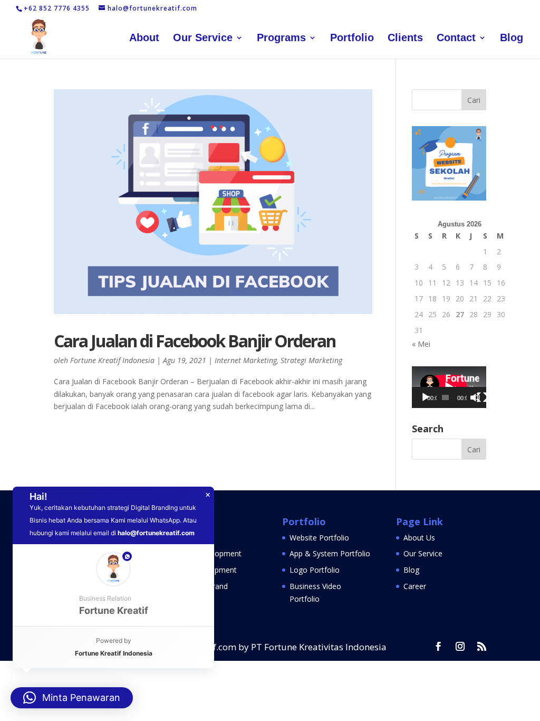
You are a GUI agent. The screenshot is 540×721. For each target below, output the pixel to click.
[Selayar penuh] (482, 397)
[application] (449, 387)
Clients (405, 38)
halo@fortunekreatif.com (156, 533)
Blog (511, 38)
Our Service (203, 38)
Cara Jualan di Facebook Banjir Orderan (194, 340)
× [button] (207, 495)
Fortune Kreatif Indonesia (112, 360)
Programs (281, 38)
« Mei (421, 344)
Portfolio (352, 38)
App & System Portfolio (330, 553)
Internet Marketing (246, 360)
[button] (113, 585)
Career (414, 586)
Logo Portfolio (315, 570)
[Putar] (425, 397)
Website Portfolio (319, 538)
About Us (419, 538)
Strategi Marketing (311, 360)
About (144, 38)
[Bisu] (475, 397)
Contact (456, 38)
